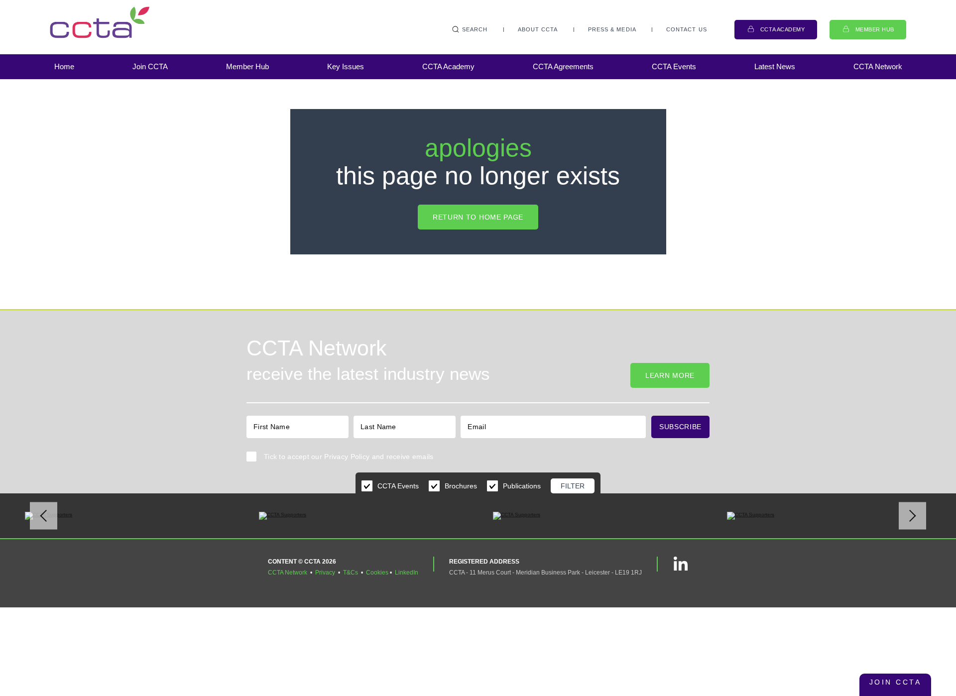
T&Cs (350, 572)
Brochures (461, 486)
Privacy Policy (346, 457)
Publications (522, 486)
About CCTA (538, 29)
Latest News (774, 66)
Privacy (325, 572)
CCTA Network (877, 66)
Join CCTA (150, 66)
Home (64, 66)
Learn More (670, 375)
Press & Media (612, 29)
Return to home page (478, 217)
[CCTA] (99, 22)
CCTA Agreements (563, 66)
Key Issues (345, 66)
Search (475, 29)
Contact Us (686, 29)
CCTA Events (674, 66)
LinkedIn (406, 572)
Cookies (377, 572)
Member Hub (875, 29)
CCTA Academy (782, 29)
